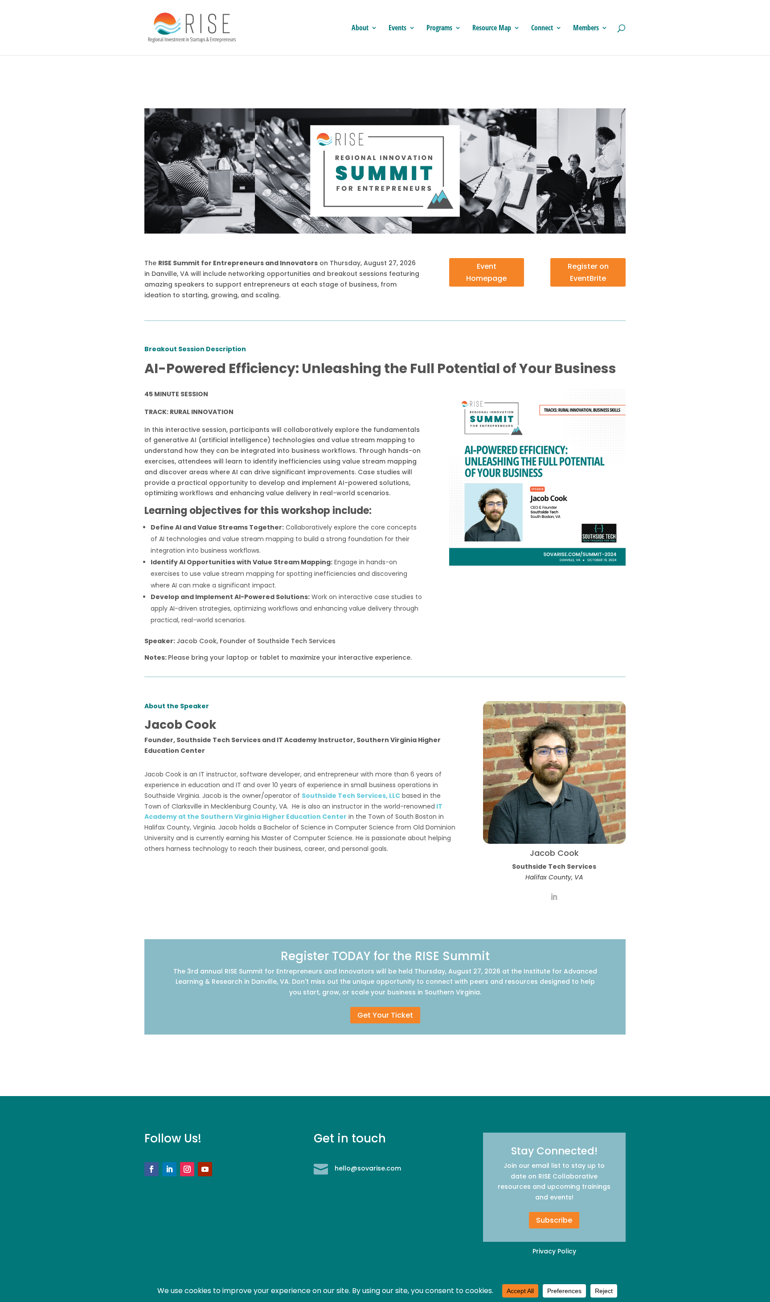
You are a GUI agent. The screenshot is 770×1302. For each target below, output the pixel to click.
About (360, 29)
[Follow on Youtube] (205, 1169)
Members (586, 29)
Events (397, 29)
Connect (542, 29)
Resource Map (491, 29)
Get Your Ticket (385, 1015)
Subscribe (554, 1220)
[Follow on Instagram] (187, 1169)
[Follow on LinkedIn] (169, 1169)
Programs (439, 29)
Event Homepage (486, 272)
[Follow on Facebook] (151, 1169)
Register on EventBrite (588, 272)
